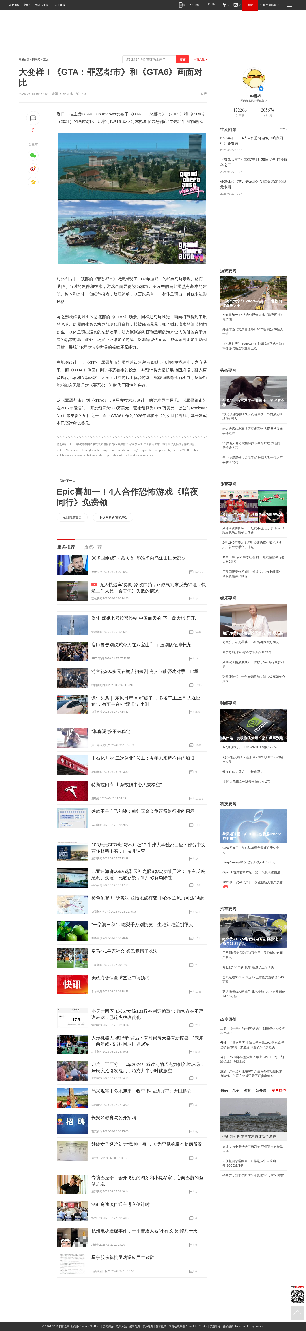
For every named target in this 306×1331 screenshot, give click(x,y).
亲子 (235, 1090)
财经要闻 (228, 703)
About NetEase (91, 1326)
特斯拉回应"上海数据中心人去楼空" (126, 784)
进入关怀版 (58, 4)
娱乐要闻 (228, 598)
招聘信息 (134, 1326)
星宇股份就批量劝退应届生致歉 (122, 1257)
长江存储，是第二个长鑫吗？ (242, 771)
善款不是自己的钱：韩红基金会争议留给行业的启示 (142, 811)
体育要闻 (228, 484)
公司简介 (108, 1326)
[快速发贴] (33, 118)
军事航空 (279, 1090)
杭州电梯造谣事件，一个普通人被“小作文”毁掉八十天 (144, 1230)
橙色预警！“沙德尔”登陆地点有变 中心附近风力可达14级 (147, 897)
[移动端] (182, 5)
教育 (247, 1090)
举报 (203, 93)
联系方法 (121, 1326)
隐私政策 (161, 1326)
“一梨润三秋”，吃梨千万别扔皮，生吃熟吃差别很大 (142, 924)
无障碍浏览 (41, 4)
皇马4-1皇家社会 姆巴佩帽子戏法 (124, 951)
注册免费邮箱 (268, 4)
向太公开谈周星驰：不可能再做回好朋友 (250, 642)
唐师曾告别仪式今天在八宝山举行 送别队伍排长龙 (141, 644)
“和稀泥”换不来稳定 (110, 731)
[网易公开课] (196, 5)
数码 (224, 1090)
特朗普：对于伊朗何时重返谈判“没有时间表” (253, 1175)
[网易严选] (212, 5)
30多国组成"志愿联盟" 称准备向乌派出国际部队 (138, 558)
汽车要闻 (228, 909)
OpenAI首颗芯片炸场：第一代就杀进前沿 (251, 872)
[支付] (225, 5)
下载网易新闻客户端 (113, 517)
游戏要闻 (228, 271)
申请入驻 (199, 59)
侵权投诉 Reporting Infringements (243, 1326)
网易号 (36, 59)
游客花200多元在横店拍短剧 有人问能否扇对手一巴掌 (145, 671)
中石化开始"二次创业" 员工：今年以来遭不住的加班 (142, 758)
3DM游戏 (66, 93)
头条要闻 (228, 370)
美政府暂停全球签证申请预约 (120, 977)
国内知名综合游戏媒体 (253, 100)
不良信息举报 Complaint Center (188, 1326)
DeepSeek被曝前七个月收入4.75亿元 (248, 862)
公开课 (261, 1090)
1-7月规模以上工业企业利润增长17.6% (249, 747)
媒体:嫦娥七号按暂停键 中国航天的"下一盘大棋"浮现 (143, 618)
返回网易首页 (72, 517)
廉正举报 (215, 1326)
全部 (282, 129)
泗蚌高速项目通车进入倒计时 (120, 1204)
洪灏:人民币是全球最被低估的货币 (246, 781)
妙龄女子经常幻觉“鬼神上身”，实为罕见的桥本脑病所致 (146, 1144)
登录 (250, 4)
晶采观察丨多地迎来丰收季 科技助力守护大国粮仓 (141, 1091)
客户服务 (147, 1326)
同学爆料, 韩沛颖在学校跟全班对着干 (248, 652)
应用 (26, 4)
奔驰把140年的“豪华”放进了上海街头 (248, 967)
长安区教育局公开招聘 (113, 1117)
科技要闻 (228, 804)
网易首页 (14, 4)
